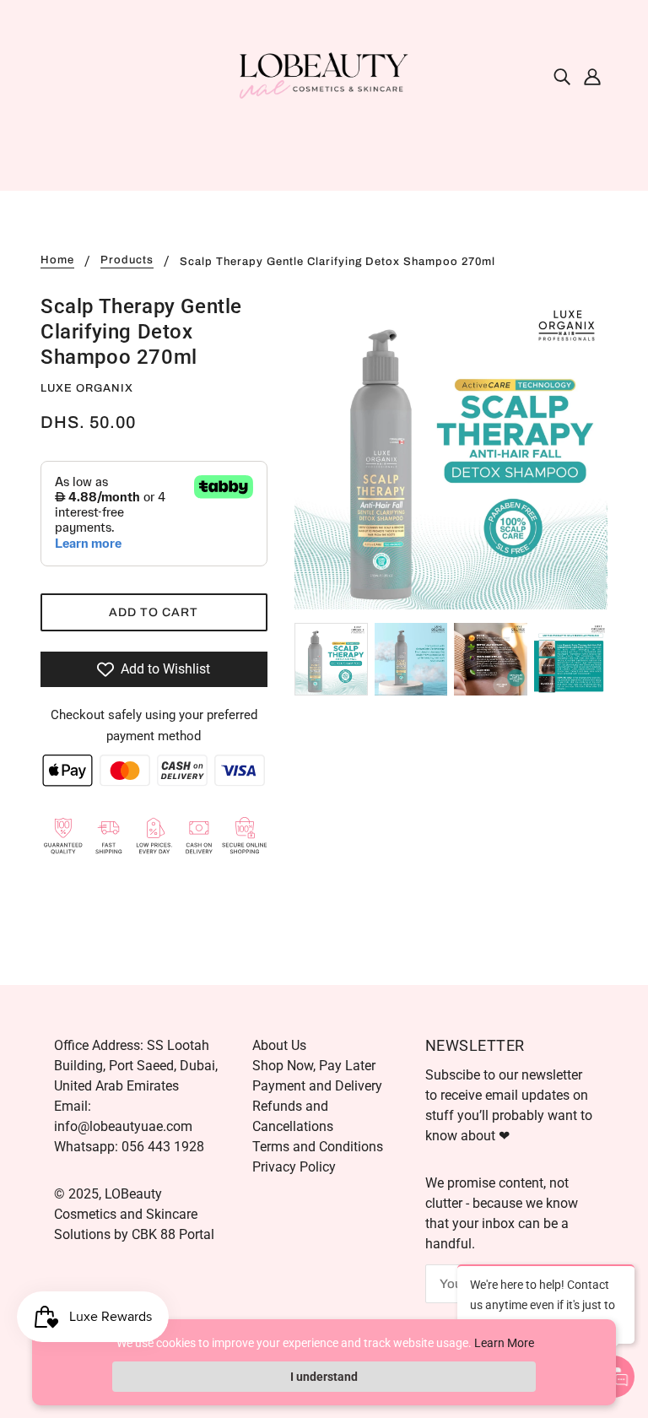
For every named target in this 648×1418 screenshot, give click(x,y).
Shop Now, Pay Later (313, 1066)
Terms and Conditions (317, 1147)
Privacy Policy (294, 1167)
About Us (279, 1045)
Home (57, 260)
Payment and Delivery (317, 1086)
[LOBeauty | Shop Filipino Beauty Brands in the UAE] (324, 75)
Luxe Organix (86, 388)
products (127, 260)
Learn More (504, 1343)
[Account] (592, 76)
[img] (562, 76)
